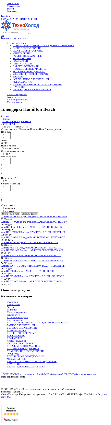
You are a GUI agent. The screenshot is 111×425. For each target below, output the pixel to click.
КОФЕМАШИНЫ (22, 58)
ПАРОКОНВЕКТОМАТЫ (26, 66)
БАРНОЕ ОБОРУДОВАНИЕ (27, 48)
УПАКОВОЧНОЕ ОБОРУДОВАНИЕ (31, 74)
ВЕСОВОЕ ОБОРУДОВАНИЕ (28, 50)
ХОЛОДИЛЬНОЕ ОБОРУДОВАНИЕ (31, 79)
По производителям (17, 94)
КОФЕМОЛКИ (20, 61)
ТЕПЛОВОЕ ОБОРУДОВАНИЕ (29, 71)
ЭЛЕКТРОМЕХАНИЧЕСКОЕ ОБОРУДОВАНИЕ (37, 84)
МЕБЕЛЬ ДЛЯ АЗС (22, 82)
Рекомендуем (13, 97)
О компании (13, 3)
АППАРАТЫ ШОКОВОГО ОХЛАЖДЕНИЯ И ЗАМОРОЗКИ (43, 45)
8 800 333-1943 (79, 374)
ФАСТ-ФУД (18, 76)
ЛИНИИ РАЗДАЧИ (22, 63)
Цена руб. (6, 132)
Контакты (12, 11)
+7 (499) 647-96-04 (49, 374)
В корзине (14, 38)
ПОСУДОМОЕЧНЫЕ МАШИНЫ (29, 69)
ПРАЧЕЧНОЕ (19, 87)
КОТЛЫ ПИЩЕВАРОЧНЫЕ (27, 56)
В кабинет (6, 16)
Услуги (10, 8)
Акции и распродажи (17, 99)
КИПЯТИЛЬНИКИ (22, 53)
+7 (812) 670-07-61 (18, 374)
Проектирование (15, 102)
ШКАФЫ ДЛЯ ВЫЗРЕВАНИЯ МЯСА (32, 89)
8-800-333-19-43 (19, 19)
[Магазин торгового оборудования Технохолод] (20, 30)
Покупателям (13, 6)
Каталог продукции (16, 43)
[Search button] (29, 33)
